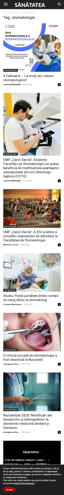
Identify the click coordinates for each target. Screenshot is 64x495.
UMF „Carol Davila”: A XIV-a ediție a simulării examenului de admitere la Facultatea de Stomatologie (30, 236)
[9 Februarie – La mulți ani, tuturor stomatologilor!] (32, 47)
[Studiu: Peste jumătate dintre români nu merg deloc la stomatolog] (32, 272)
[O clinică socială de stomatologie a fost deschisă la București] (32, 332)
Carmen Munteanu (12, 304)
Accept (9, 489)
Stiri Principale (10, 226)
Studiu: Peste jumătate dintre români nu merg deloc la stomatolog (31, 298)
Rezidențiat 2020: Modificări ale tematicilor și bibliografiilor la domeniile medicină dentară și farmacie (27, 421)
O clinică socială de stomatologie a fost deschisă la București (30, 357)
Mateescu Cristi (10, 244)
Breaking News (10, 70)
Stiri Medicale (9, 290)
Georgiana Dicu (10, 364)
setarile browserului (24, 483)
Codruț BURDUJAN (12, 84)
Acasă (6, 12)
